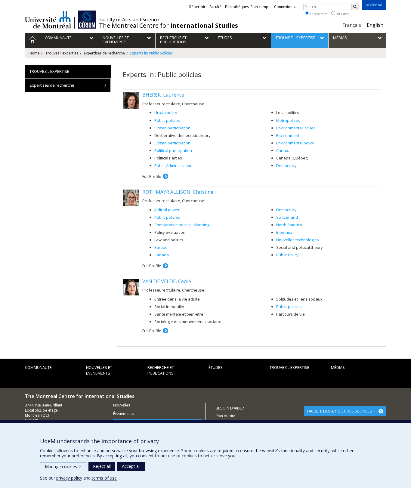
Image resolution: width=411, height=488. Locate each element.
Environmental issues (296, 128)
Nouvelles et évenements (99, 370)
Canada (283, 150)
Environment (287, 135)
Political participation (173, 150)
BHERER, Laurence (163, 94)
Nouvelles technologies (297, 239)
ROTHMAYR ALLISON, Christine (177, 192)
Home (34, 53)
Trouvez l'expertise (62, 53)
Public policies (167, 120)
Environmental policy (295, 143)
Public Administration (173, 165)
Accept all (131, 466)
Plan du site (225, 416)
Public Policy (287, 255)
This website (318, 13)
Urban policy (165, 112)
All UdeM (342, 13)
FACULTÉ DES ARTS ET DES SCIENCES (339, 411)
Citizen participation (172, 128)
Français (351, 25)
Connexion (283, 6)
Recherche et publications (160, 370)
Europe (161, 247)
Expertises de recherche (104, 53)
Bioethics (284, 232)
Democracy (286, 165)
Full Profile (151, 176)
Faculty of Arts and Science (129, 19)
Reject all (102, 466)
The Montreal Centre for (168, 26)
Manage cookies (63, 466)
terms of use (104, 478)
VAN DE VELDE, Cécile (166, 281)
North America (289, 224)
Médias (338, 367)
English (375, 25)
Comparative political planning (181, 224)
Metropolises (288, 120)
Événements (123, 413)
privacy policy (69, 478)
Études (216, 367)
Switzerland (287, 217)
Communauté (38, 367)
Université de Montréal (48, 20)
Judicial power (167, 209)
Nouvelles (121, 405)
